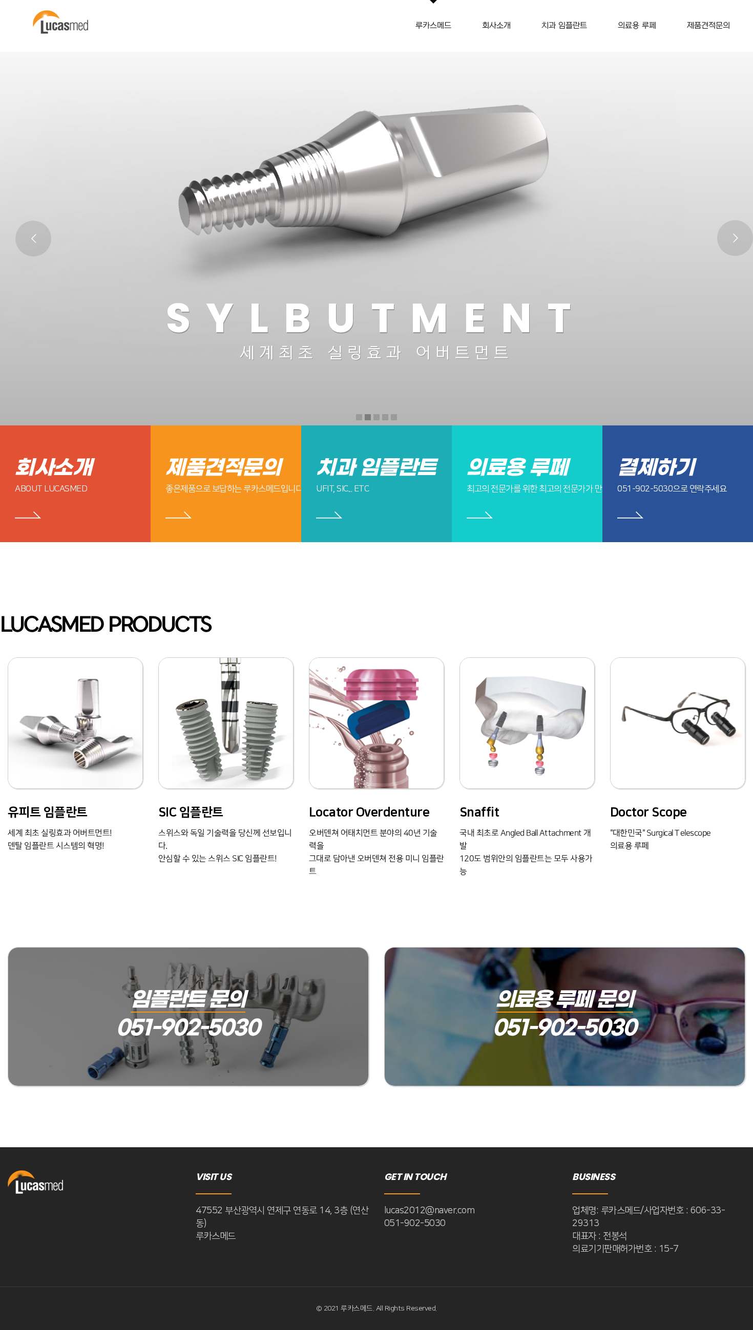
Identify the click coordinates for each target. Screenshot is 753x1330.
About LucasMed (51, 489)
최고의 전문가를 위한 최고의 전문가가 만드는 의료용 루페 (562, 489)
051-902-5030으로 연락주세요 (671, 489)
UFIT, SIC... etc (342, 489)
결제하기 (655, 468)
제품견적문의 (223, 468)
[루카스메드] (61, 25)
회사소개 (53, 468)
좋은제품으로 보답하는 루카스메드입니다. (234, 489)
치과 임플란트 (376, 468)
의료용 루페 (517, 468)
